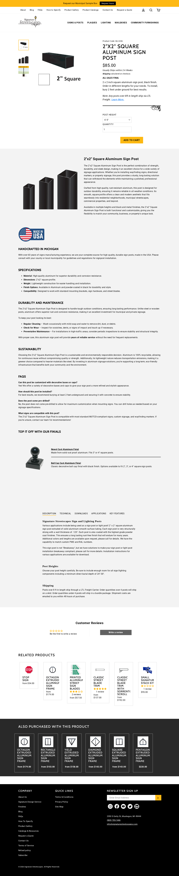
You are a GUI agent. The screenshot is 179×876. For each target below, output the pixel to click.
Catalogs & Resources (28, 831)
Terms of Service (26, 845)
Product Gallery (71, 10)
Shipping (106, 74)
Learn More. (118, 99)
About (23, 10)
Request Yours (108, 3)
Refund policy (24, 850)
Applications (98, 513)
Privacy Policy (61, 802)
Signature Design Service (29, 802)
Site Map (59, 807)
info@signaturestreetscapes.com (122, 824)
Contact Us (108, 10)
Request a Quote (124, 10)
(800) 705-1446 (114, 820)
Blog (32, 10)
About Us (22, 797)
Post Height (109, 115)
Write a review (116, 632)
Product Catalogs (91, 10)
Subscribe (23, 855)
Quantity (108, 124)
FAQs (40, 10)
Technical (65, 513)
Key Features (117, 513)
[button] (76, 691)
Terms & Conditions (64, 797)
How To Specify (25, 821)
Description (49, 513)
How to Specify (54, 10)
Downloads (81, 513)
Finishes (22, 807)
